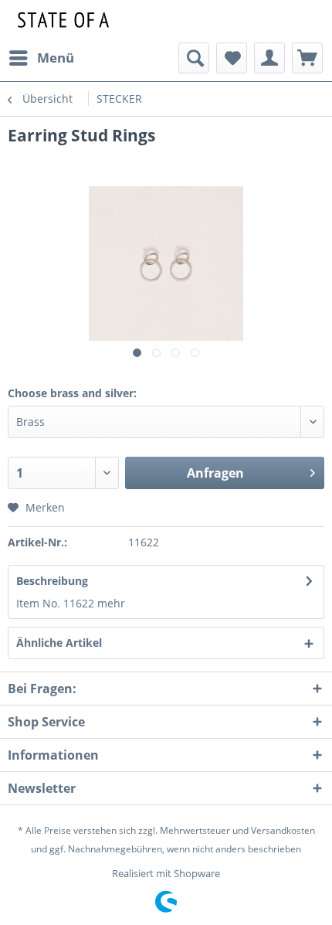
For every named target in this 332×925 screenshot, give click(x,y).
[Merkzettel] (231, 58)
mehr (111, 603)
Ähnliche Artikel (59, 642)
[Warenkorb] (307, 58)
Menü (55, 57)
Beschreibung (52, 580)
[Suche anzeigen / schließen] (193, 58)
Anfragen (215, 472)
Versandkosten (283, 830)
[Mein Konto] (269, 58)
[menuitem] (41, 58)
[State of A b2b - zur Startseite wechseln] (61, 21)
